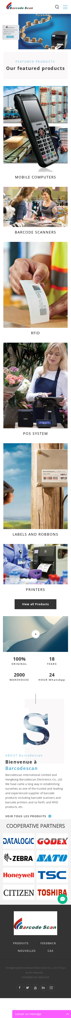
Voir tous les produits (25, 816)
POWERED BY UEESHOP (35, 977)
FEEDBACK (48, 943)
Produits (21, 943)
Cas (50, 951)
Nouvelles (27, 951)
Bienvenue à (21, 765)
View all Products (35, 604)
